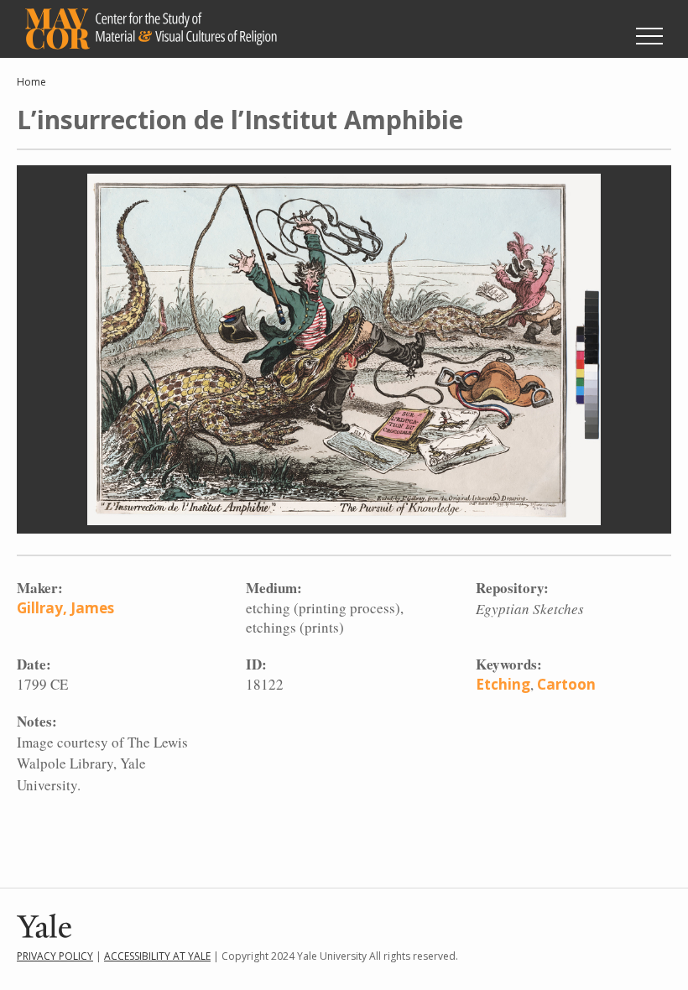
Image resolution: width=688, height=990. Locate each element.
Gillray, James (65, 607)
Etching (503, 684)
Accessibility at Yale (157, 956)
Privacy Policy (55, 956)
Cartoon (566, 684)
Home (31, 82)
